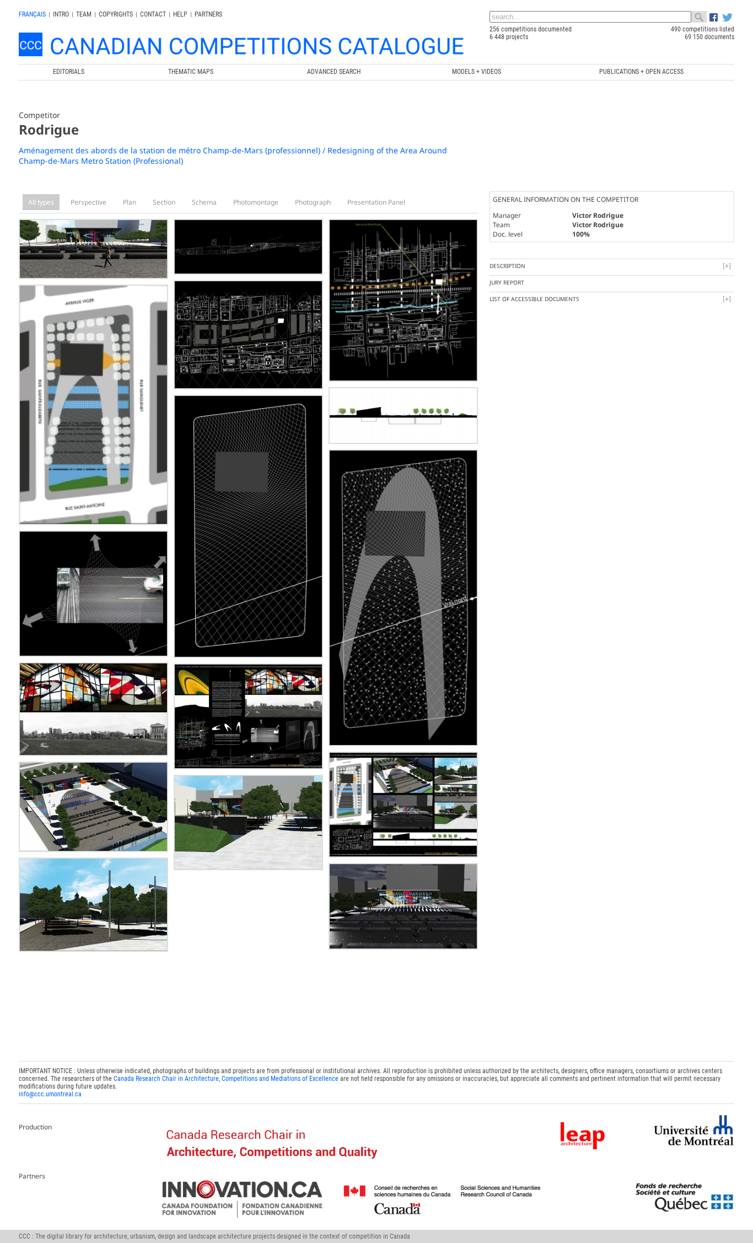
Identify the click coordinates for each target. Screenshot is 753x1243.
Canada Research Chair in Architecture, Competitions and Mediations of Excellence (226, 1079)
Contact (153, 14)
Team (84, 14)
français (32, 14)
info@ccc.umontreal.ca (50, 1094)
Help (180, 14)
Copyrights (116, 14)
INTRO (61, 14)
